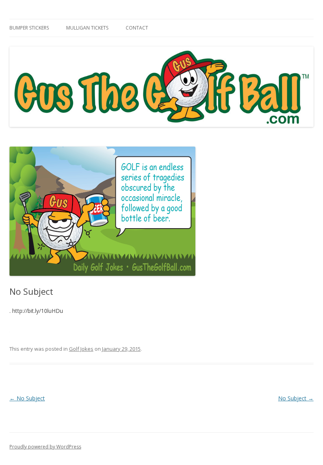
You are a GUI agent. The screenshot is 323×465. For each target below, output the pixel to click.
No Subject (27, 398)
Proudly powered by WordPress (45, 446)
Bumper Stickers (29, 27)
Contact (137, 27)
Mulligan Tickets (87, 27)
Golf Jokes (81, 348)
